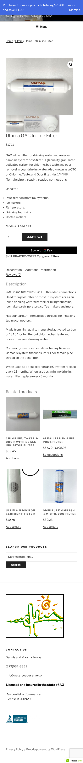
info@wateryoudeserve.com (25, 675)
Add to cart (34, 237)
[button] (70, 64)
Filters (19, 40)
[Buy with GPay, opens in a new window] (41, 250)
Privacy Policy (14, 749)
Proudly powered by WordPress (45, 749)
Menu (43, 26)
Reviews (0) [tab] (13, 274)
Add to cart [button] (13, 458)
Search (15, 564)
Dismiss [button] (74, 10)
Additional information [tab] (40, 270)
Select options (53, 454)
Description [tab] (14, 270)
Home (9, 40)
